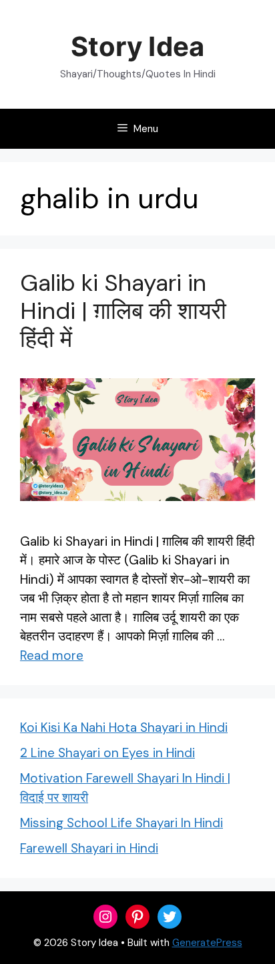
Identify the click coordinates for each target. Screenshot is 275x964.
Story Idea (137, 46)
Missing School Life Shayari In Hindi (121, 823)
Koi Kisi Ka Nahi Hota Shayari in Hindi (124, 727)
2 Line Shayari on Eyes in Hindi (107, 753)
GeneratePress (207, 942)
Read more (51, 655)
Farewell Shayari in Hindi (89, 848)
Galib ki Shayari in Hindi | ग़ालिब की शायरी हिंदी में (123, 311)
